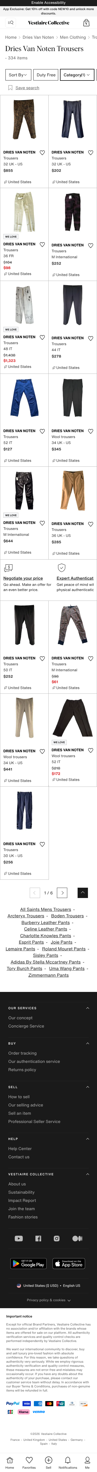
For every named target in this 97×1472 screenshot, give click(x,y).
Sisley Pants (45, 955)
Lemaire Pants (20, 949)
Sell (13, 1087)
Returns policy (22, 1069)
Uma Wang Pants (67, 968)
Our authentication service (34, 1061)
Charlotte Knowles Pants (45, 936)
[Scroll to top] (83, 893)
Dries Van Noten (38, 37)
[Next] (62, 893)
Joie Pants (61, 942)
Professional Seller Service (34, 1121)
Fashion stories (23, 1217)
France (15, 1440)
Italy (54, 1444)
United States (58, 1440)
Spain (44, 1444)
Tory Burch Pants (24, 968)
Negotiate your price (23, 578)
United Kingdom (34, 1440)
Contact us (18, 1157)
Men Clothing (73, 37)
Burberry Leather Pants (45, 922)
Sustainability (21, 1192)
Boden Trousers (67, 916)
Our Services (22, 1008)
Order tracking (22, 1053)
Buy (12, 1043)
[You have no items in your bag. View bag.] (86, 22)
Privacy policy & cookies (46, 1300)
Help (13, 1139)
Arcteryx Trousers (26, 916)
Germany (77, 1440)
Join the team (21, 1209)
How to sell (19, 1097)
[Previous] (35, 893)
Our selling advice (25, 1105)
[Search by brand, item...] (10, 23)
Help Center (20, 1148)
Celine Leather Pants (45, 929)
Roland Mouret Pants (64, 949)
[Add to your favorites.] (42, 153)
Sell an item (19, 1113)
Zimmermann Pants (48, 975)
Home (11, 37)
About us (17, 1184)
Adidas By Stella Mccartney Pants (46, 962)
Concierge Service (26, 1026)
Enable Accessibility (48, 2)
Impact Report (22, 1200)
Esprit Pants (31, 942)
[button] (86, 22)
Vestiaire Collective (31, 1174)
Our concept (20, 1018)
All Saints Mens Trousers (45, 909)
